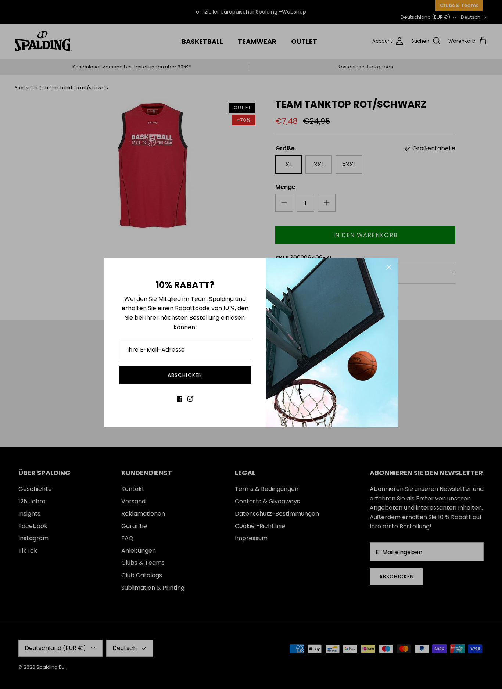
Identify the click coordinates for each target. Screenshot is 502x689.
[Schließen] (389, 267)
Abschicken (185, 375)
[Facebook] (179, 399)
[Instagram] (190, 399)
